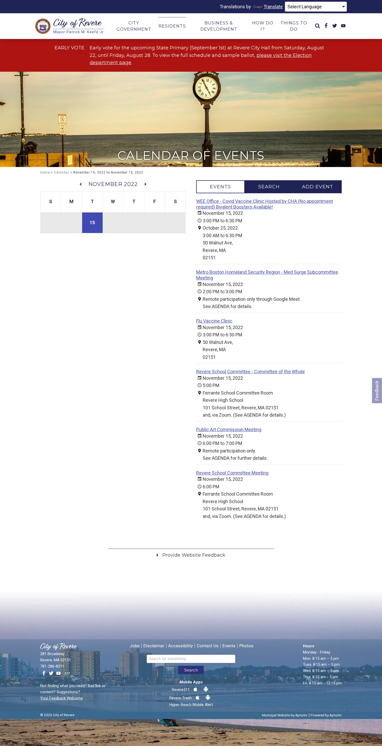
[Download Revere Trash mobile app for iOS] (197, 698)
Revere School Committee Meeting (232, 473)
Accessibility (180, 646)
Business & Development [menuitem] (218, 26)
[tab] (220, 186)
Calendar (61, 172)
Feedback (377, 391)
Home (45, 172)
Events (228, 646)
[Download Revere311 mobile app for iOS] (195, 689)
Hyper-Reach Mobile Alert (191, 704)
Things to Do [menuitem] (293, 26)
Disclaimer (153, 646)
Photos (246, 646)
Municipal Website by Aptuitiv (284, 715)
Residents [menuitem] (172, 26)
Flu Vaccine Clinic (214, 321)
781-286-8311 (52, 666)
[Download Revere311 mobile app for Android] (205, 689)
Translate (273, 6)
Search (191, 670)
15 (92, 222)
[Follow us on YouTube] (58, 673)
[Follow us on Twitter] (51, 673)
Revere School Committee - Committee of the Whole (250, 371)
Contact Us (208, 646)
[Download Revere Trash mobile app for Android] (208, 698)
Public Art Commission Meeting (228, 429)
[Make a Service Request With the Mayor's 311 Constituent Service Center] (67, 673)
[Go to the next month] (145, 184)
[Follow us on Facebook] (44, 673)
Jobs (135, 646)
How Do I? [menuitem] (262, 26)
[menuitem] (317, 26)
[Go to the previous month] (80, 184)
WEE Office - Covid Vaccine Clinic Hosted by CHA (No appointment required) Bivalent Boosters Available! (264, 204)
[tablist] (269, 186)
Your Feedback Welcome (61, 698)
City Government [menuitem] (133, 26)
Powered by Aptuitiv (326, 715)
